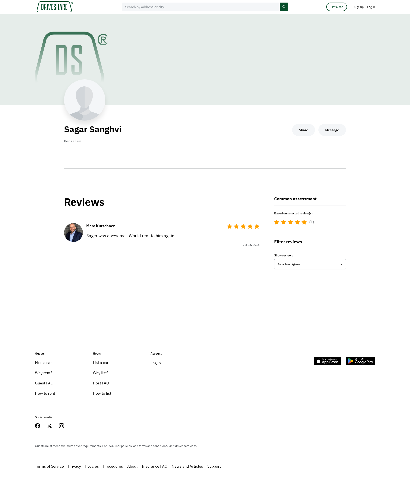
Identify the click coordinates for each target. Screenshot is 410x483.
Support (214, 466)
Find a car (43, 362)
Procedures (113, 466)
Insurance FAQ (154, 466)
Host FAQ (101, 383)
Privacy (74, 466)
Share (303, 130)
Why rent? (43, 372)
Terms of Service (49, 466)
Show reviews (283, 255)
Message (332, 130)
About (132, 466)
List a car (337, 7)
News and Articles (187, 466)
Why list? (100, 372)
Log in (156, 362)
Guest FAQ (44, 383)
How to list (102, 393)
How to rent (45, 393)
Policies (92, 466)
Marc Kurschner (100, 225)
